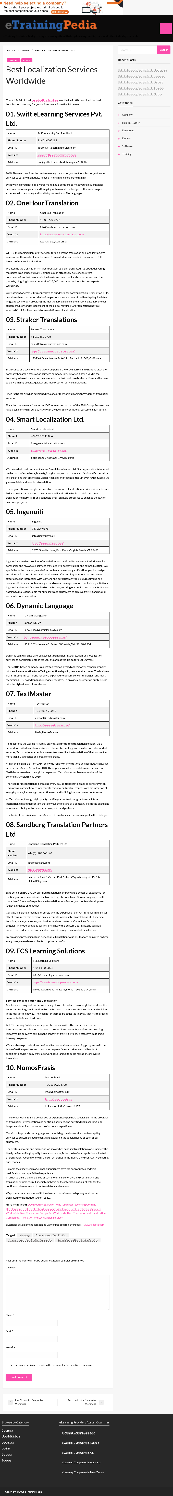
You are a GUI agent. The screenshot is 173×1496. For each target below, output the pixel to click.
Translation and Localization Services (41, 1217)
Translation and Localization (50, 1235)
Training (127, 154)
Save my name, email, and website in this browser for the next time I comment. (51, 1364)
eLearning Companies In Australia (81, 1462)
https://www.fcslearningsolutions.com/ (55, 982)
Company (25, 50)
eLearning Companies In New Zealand (83, 1472)
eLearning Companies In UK (78, 1452)
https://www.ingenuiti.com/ (48, 542)
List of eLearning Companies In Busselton (141, 76)
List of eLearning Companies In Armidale (141, 88)
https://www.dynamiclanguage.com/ (45, 637)
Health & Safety (131, 122)
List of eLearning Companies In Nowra (140, 94)
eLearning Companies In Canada (80, 1442)
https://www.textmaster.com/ (52, 725)
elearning (25, 1235)
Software (127, 146)
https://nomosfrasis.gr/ (58, 1099)
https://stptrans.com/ (40, 869)
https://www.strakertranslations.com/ (53, 351)
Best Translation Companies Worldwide (43, 1213)
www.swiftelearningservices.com (57, 154)
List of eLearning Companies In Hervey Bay (142, 70)
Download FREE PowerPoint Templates (50, 1204)
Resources (128, 130)
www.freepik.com (94, 1224)
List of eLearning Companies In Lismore (140, 82)
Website (10, 1347)
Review (26, 60)
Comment (12, 1267)
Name (10, 1315)
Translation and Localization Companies (30, 1240)
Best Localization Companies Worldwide (46, 1208)
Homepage (11, 50)
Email (9, 1331)
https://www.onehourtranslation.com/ (62, 234)
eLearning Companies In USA (78, 1432)
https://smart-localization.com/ (49, 450)
